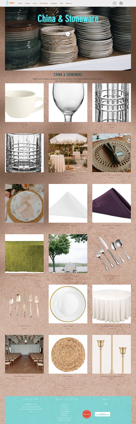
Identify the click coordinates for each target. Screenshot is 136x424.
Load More (68, 387)
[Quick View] (24, 102)
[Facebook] (121, 3)
